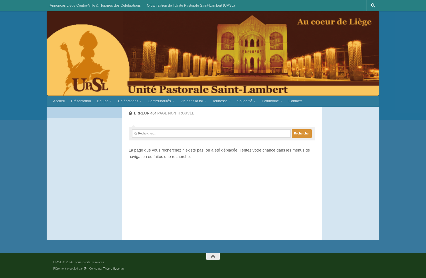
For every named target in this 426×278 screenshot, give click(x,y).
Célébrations (128, 101)
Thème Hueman (113, 268)
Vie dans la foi (191, 101)
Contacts (295, 101)
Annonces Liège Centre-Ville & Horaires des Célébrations (95, 5)
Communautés (159, 101)
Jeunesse (220, 101)
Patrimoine (270, 101)
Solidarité (244, 101)
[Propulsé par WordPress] (85, 268)
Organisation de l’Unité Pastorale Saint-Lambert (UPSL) (191, 5)
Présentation (81, 101)
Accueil (59, 101)
